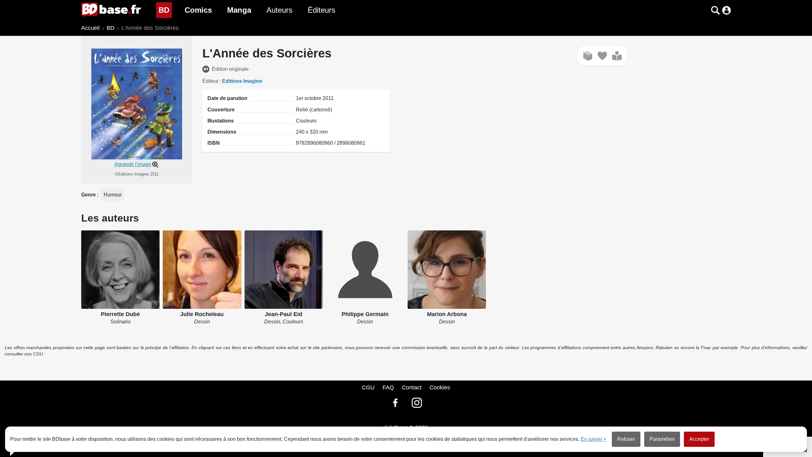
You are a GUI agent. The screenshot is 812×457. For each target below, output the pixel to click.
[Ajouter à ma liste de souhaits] (602, 56)
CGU (368, 387)
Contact (412, 387)
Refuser (626, 439)
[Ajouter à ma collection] (588, 56)
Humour (113, 194)
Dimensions (221, 132)
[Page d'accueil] (111, 10)
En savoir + (593, 439)
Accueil (90, 28)
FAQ (388, 387)
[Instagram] (417, 403)
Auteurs (279, 10)
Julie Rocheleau (202, 314)
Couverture (221, 109)
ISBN (213, 143)
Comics (198, 10)
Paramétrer (662, 439)
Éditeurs (321, 10)
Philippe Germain (365, 314)
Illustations (220, 120)
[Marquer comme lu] (617, 56)
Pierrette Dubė (120, 314)
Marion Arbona (447, 314)
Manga (239, 10)
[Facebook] (395, 403)
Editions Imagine (242, 81)
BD (165, 9)
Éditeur (210, 81)
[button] (704, 10)
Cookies (439, 387)
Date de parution (227, 98)
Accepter (699, 439)
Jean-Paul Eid (283, 314)
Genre (89, 194)
